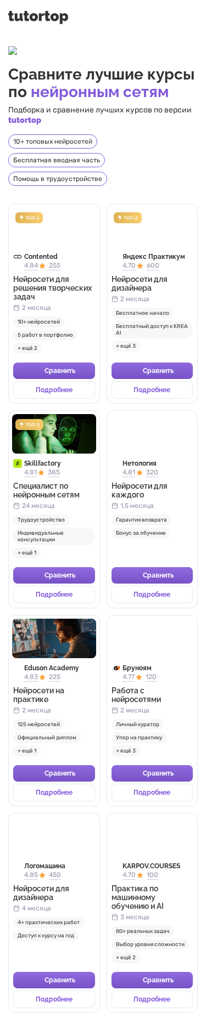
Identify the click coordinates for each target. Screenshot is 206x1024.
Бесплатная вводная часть (56, 160)
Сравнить (59, 371)
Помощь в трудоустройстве (57, 179)
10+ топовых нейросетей (52, 141)
